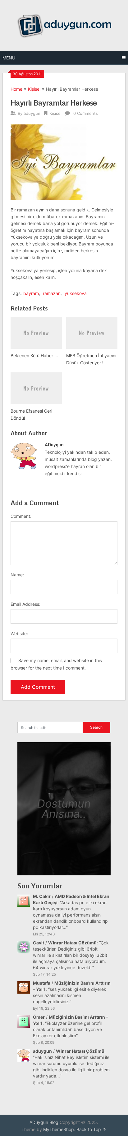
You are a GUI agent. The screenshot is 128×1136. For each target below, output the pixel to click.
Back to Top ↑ (91, 1129)
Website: (19, 633)
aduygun (32, 113)
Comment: (21, 516)
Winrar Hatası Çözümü (72, 942)
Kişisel (34, 89)
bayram (31, 293)
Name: (17, 574)
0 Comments (85, 113)
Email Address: (25, 604)
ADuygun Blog (44, 1122)
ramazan (52, 293)
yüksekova (76, 293)
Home (16, 89)
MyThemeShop (58, 1129)
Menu (8, 57)
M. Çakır (42, 896)
